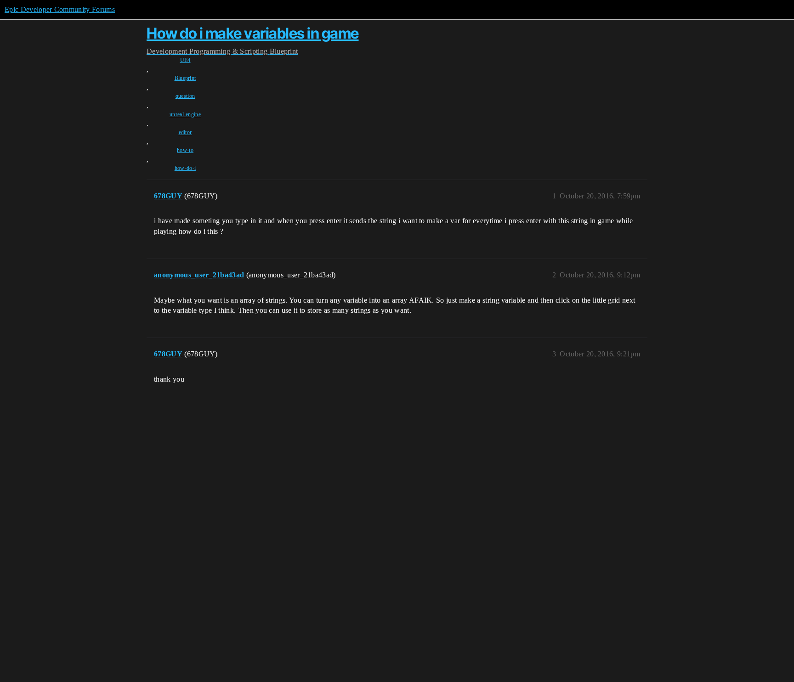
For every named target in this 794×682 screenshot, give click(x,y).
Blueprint (185, 78)
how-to (185, 150)
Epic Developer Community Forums (60, 9)
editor (185, 132)
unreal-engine (185, 114)
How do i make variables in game (253, 33)
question (185, 96)
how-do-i (185, 168)
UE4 (185, 60)
